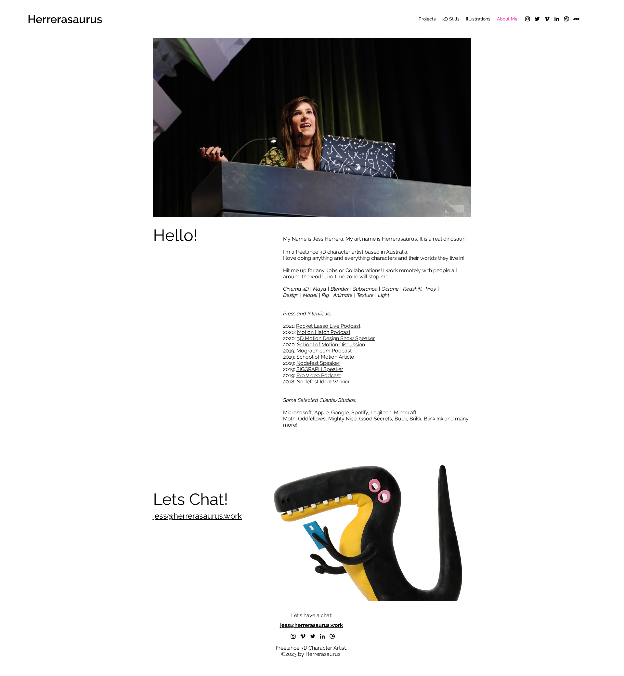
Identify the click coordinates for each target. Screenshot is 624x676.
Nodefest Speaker (318, 363)
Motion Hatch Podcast (323, 332)
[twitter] (537, 19)
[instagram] (527, 19)
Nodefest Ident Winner (323, 381)
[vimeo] (547, 19)
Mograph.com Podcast (324, 351)
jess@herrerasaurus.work (197, 516)
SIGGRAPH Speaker (319, 369)
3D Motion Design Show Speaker (336, 338)
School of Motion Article (325, 357)
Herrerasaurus (65, 19)
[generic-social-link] (566, 19)
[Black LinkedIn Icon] (556, 19)
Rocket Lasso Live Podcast (328, 326)
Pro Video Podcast (318, 375)
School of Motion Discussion (331, 344)
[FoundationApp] (576, 19)
